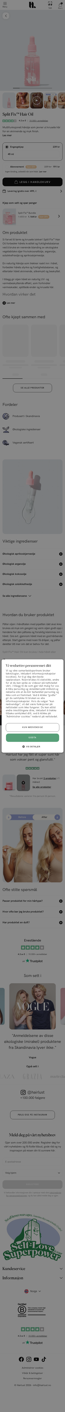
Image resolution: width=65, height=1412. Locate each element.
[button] (32, 746)
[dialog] (33, 706)
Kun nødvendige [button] (32, 727)
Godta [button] (32, 737)
